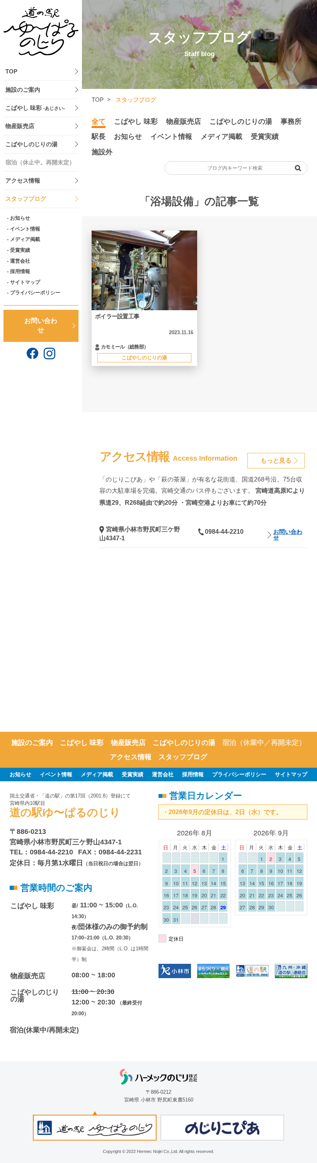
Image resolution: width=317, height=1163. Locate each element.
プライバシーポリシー (35, 292)
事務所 (291, 121)
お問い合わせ (40, 325)
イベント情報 (25, 229)
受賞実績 (20, 250)
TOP (11, 71)
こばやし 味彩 (35, 108)
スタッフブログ (25, 199)
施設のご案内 (22, 90)
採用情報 (20, 271)
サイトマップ (25, 282)
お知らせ (20, 218)
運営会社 (20, 261)
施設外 (102, 152)
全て (99, 121)
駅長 (99, 136)
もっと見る (276, 460)
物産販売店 (19, 126)
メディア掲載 (25, 239)
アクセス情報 (22, 181)
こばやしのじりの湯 (31, 144)
